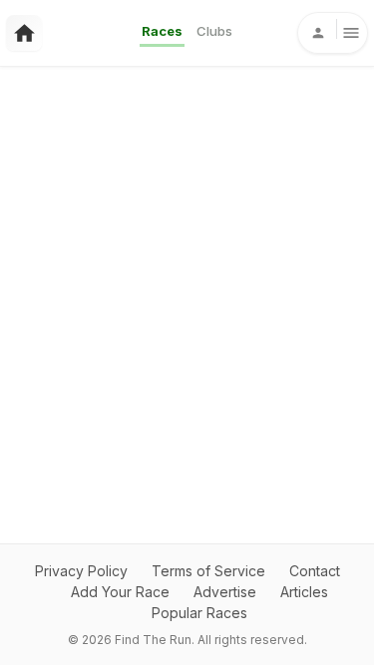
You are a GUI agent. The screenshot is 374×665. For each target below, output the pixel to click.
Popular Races (199, 612)
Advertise (224, 591)
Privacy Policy (81, 570)
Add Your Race (120, 591)
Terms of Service (208, 570)
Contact (314, 570)
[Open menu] (332, 33)
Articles (304, 591)
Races (162, 31)
